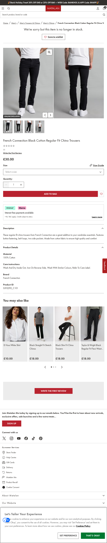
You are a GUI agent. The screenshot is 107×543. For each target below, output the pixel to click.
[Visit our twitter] (4, 438)
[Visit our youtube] (19, 438)
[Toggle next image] (50, 115)
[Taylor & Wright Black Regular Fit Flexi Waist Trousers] (93, 323)
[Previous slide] (45, 367)
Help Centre (11, 457)
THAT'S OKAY (93, 535)
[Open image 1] (7, 126)
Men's (13, 23)
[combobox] (53, 172)
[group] (8, 359)
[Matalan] (53, 8)
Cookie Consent (12, 487)
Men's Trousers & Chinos (30, 23)
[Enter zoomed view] (49, 52)
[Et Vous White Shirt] (15, 323)
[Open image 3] (29, 126)
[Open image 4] (39, 126)
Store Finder (11, 452)
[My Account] (98, 8)
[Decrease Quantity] (6, 185)
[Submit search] (8, 8)
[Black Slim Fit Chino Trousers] (67, 323)
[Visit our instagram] (11, 438)
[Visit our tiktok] (33, 438)
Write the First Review (12, 153)
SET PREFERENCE (68, 535)
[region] (53, 525)
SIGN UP (11, 423)
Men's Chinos (48, 23)
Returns (9, 472)
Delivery (9, 467)
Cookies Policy (83, 526)
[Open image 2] (18, 126)
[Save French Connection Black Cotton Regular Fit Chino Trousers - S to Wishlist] (45, 37)
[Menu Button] (3, 8)
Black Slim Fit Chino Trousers (64, 347)
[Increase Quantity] (21, 185)
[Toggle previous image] (45, 115)
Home (5, 23)
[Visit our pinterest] (41, 438)
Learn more (97, 217)
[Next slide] (62, 367)
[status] (13, 184)
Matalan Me (11, 477)
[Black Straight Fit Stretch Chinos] (41, 323)
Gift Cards (10, 462)
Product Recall (11, 482)
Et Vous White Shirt (12, 345)
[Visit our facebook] (26, 438)
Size (5, 165)
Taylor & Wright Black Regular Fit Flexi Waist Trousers (92, 347)
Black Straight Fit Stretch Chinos (40, 347)
